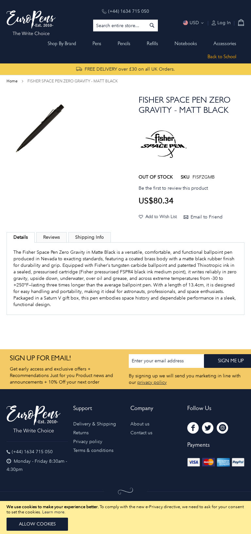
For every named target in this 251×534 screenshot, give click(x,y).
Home (12, 81)
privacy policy (152, 382)
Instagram (222, 428)
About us (139, 424)
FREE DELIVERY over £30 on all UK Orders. (130, 69)
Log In (223, 23)
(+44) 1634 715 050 (128, 11)
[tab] (21, 237)
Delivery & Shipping (94, 424)
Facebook (193, 428)
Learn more (53, 511)
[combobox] (125, 25)
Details (20, 237)
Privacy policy (87, 441)
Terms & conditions (93, 450)
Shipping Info (89, 237)
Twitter (207, 428)
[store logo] (31, 22)
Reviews (51, 237)
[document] (125, 517)
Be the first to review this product (173, 188)
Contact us (141, 433)
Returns (81, 433)
